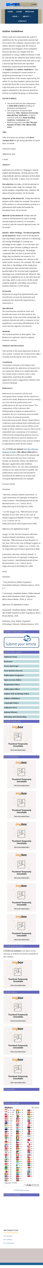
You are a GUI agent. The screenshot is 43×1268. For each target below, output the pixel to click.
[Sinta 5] (21, 788)
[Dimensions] (21, 849)
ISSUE (15, 16)
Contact (22, 21)
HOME (10, 12)
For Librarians (9, 1243)
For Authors (8, 1239)
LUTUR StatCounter (21, 1190)
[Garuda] (21, 880)
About (26, 16)
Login (19, 12)
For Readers (8, 1236)
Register (29, 12)
